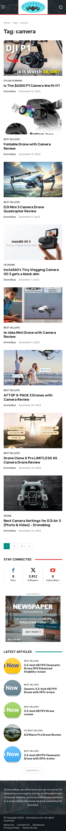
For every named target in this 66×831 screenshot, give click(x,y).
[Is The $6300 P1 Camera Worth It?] (33, 58)
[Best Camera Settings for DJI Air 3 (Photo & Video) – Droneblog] (33, 493)
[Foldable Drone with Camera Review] (33, 116)
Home (7, 22)
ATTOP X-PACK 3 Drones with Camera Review (28, 397)
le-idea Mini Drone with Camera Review (30, 334)
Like (13, 568)
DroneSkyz (10, 91)
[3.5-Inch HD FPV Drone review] (12, 711)
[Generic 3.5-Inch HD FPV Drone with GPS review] (12, 689)
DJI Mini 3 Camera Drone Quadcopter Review (24, 209)
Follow (33, 568)
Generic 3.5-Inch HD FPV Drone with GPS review (40, 690)
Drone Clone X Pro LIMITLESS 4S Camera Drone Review (30, 460)
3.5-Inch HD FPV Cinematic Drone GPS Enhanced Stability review (42, 668)
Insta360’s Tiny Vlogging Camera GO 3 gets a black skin (31, 272)
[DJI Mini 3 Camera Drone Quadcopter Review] (33, 179)
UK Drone (9, 265)
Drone (8, 516)
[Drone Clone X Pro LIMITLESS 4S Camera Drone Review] (33, 430)
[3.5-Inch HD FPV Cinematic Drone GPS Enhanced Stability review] (12, 666)
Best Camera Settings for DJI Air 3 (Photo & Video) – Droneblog (32, 523)
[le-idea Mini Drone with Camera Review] (33, 305)
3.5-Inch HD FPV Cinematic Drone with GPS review (42, 757)
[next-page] (29, 546)
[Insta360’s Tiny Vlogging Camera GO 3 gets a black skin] (33, 242)
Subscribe (52, 568)
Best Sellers (12, 139)
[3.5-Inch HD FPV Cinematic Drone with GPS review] (12, 755)
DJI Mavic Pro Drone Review (42, 734)
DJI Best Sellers (33, 731)
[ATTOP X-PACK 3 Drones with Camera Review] (33, 367)
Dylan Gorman (13, 80)
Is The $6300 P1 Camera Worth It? (32, 85)
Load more (32, 770)
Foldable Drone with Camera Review (27, 146)
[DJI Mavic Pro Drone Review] (12, 733)
